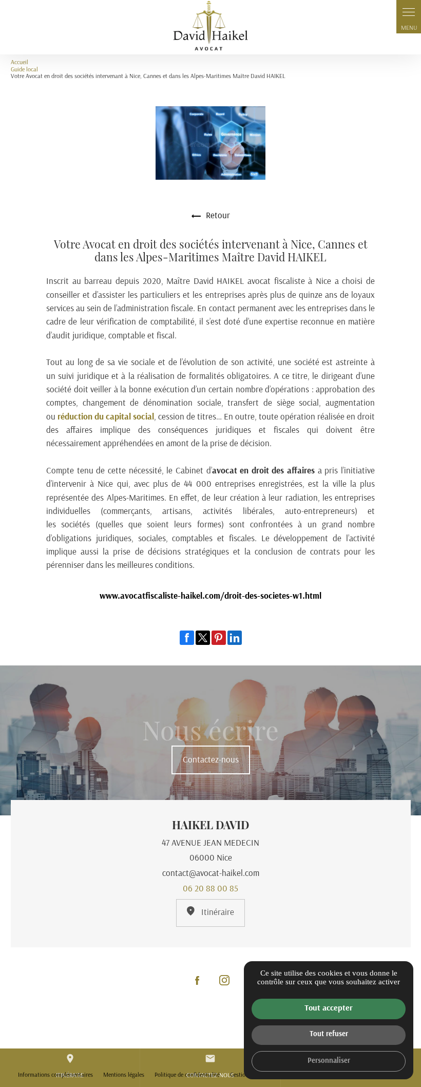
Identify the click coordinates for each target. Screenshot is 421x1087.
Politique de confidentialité (187, 1075)
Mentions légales (123, 1075)
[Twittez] (203, 638)
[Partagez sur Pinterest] (219, 638)
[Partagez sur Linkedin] (234, 638)
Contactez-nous (211, 760)
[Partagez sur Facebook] (187, 638)
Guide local (24, 70)
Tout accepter (328, 1008)
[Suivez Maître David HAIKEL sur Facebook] (197, 980)
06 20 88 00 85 (210, 889)
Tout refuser (329, 1034)
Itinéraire (216, 912)
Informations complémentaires (55, 1075)
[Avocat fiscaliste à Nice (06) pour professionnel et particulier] (210, 27)
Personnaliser (329, 1061)
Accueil (19, 63)
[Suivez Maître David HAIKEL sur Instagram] (224, 980)
